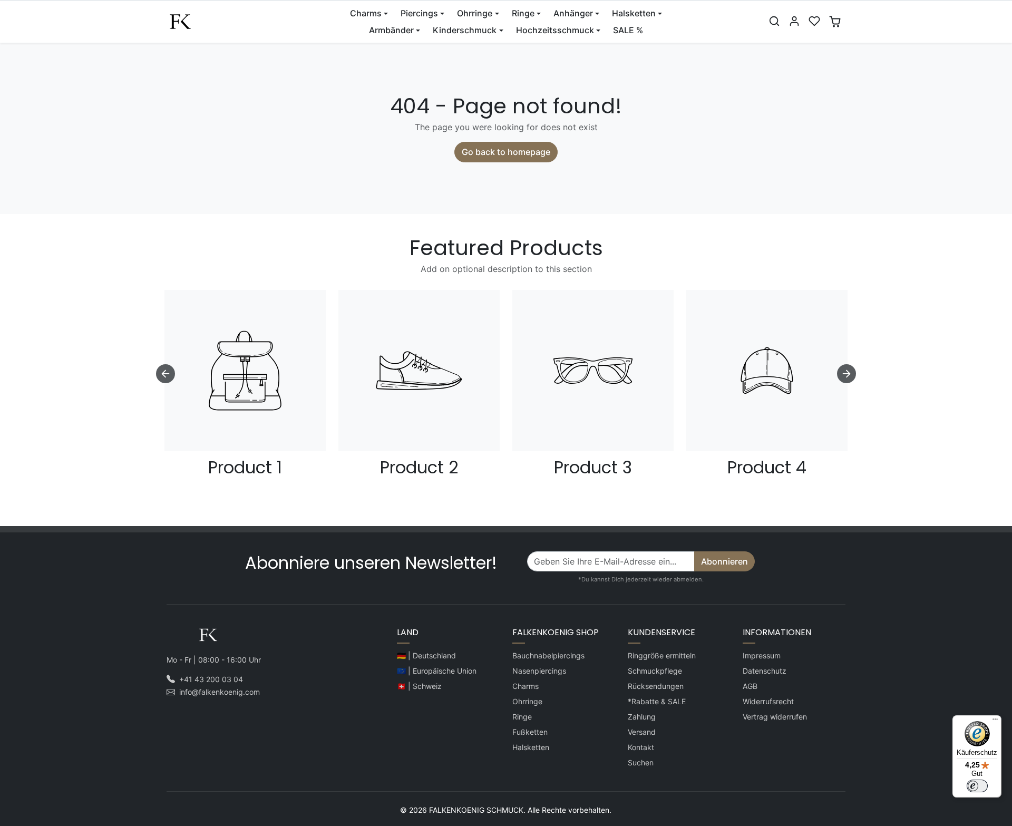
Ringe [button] (523, 13)
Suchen (641, 762)
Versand (642, 731)
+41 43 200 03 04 (211, 679)
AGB (750, 686)
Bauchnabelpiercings (548, 655)
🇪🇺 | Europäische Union (436, 670)
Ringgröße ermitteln (662, 655)
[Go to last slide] (165, 373)
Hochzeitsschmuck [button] (555, 30)
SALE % (628, 30)
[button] (774, 21)
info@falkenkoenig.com (219, 691)
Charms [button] (366, 13)
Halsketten (530, 747)
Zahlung (642, 716)
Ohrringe (527, 701)
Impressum (762, 655)
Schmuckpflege (655, 670)
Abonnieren (724, 561)
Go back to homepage (506, 152)
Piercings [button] (419, 13)
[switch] (977, 786)
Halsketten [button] (634, 13)
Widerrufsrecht (768, 701)
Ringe (522, 716)
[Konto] (794, 21)
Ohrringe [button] (474, 13)
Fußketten (530, 731)
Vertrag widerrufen (775, 716)
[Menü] (995, 721)
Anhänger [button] (573, 13)
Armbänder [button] (391, 30)
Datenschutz (764, 670)
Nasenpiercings (539, 670)
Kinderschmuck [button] (465, 30)
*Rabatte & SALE (657, 701)
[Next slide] (846, 373)
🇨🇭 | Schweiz (419, 686)
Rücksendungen (656, 686)
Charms (525, 686)
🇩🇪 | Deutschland (426, 655)
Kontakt (641, 747)
